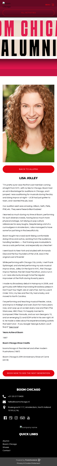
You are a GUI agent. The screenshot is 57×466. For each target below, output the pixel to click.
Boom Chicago (10, 444)
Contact (6, 450)
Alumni (6, 441)
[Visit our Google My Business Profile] (10, 417)
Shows (6, 447)
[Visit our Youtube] (28, 417)
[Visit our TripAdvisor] (22, 417)
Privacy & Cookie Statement (28, 463)
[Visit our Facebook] (5, 417)
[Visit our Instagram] (16, 417)
